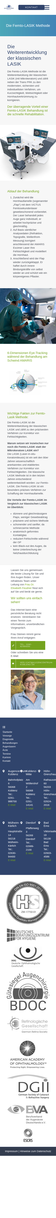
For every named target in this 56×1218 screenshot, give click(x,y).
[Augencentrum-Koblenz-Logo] (8, 5)
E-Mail (11, 805)
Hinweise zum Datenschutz (35, 1151)
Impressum (11, 1151)
